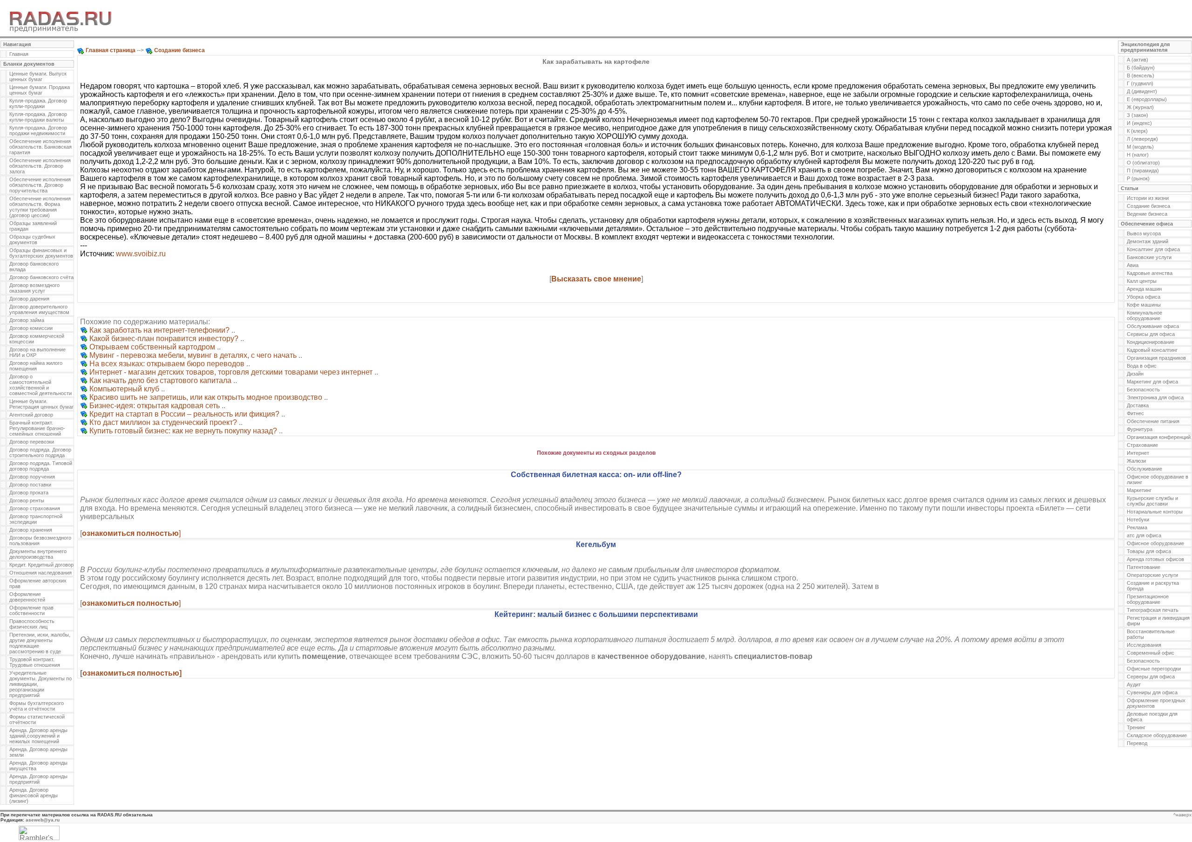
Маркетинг (1139, 490)
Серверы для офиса (1151, 676)
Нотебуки (1138, 519)
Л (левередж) (1142, 139)
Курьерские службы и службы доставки (1152, 501)
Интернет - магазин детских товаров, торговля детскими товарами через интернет (230, 372)
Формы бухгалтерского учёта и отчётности (36, 706)
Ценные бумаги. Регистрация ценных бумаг (41, 404)
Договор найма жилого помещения (35, 365)
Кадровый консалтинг (1152, 350)
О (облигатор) (1143, 162)
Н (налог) (1138, 154)
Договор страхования (34, 508)
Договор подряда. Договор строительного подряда (40, 452)
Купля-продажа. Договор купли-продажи (38, 103)
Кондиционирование (1150, 342)
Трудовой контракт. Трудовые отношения (34, 662)
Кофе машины (1144, 305)
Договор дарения (29, 298)
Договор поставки (30, 484)
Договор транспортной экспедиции (35, 519)
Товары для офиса (1149, 551)
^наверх (1182, 814)
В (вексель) (1140, 75)
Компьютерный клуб (124, 389)
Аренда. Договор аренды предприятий (38, 779)
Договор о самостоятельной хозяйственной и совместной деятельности (40, 385)
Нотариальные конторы (1155, 511)
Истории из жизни (1148, 198)
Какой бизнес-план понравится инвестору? (163, 338)
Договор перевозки (31, 442)
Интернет (1138, 453)
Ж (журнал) (1140, 107)
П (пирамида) (1143, 170)
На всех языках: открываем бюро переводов (166, 364)
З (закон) (1137, 115)
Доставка (1138, 405)
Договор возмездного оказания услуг (34, 288)
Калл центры (1142, 281)
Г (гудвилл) (1140, 83)
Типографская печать (1152, 610)
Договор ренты (26, 500)
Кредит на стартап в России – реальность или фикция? (184, 414)
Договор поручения (32, 476)
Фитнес (1135, 413)
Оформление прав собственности (31, 610)
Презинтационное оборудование (1148, 599)
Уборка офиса (1143, 297)
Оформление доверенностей (27, 596)
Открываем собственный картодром (152, 347)
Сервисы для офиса (1151, 334)
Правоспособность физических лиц (31, 624)
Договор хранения (30, 530)
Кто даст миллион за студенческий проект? (163, 422)
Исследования (1144, 645)
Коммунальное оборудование (1144, 315)
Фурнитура (1139, 429)
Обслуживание (1144, 469)
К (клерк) (1137, 131)
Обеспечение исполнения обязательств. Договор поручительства (40, 185)
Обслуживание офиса (1153, 326)
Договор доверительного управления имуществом (39, 309)
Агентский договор (31, 415)
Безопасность (1143, 389)
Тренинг (1136, 727)
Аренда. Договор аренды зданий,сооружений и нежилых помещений (38, 735)
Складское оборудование (1157, 735)
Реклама (1137, 527)
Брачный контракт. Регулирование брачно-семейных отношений (37, 428)
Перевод (1137, 743)
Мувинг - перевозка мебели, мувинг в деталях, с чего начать (193, 355)
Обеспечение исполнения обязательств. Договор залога (40, 165)
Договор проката (28, 492)
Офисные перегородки (1154, 668)
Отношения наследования (40, 572)
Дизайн (1135, 374)
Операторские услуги (1152, 575)
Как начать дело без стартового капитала (160, 380)
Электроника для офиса (1155, 397)
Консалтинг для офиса (1153, 249)
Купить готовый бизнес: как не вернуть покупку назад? (183, 431)
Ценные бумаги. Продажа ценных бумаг (39, 90)
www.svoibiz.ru (141, 254)
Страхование (1142, 445)
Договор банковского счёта (41, 277)
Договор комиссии (31, 328)
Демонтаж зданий (1147, 241)
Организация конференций (1159, 437)
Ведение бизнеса (1147, 214)
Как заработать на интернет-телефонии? (159, 330)
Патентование (1143, 567)
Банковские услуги (1149, 257)
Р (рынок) (1138, 178)
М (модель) (1140, 147)
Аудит (1134, 684)
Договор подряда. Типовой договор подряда (40, 466)
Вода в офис (1142, 366)
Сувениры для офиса (1152, 692)
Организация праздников (1156, 358)
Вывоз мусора (1144, 233)
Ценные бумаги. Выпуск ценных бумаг (38, 76)
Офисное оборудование (1155, 543)
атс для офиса (1144, 535)
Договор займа (26, 320)
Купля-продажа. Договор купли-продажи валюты (38, 117)
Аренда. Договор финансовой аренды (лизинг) (33, 795)
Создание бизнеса (1148, 206)
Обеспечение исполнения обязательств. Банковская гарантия (40, 146)
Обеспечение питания (1153, 421)
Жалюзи (1136, 461)
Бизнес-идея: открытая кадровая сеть (154, 406)
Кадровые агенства (1149, 273)
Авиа (1132, 265)
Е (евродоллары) (1147, 99)
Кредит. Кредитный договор (41, 565)
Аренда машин (1144, 289)
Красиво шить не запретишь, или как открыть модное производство (205, 397)
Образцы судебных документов (32, 239)
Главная (18, 54)
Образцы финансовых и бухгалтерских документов (41, 253)
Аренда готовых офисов (1155, 559)
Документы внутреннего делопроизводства (38, 554)
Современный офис (1150, 653)
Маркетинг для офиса (1152, 381)
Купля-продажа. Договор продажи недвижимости (38, 130)
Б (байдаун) (1141, 67)
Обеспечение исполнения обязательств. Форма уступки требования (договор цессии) (40, 207)
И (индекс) (1139, 123)
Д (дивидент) (1142, 91)
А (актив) (1137, 59)
